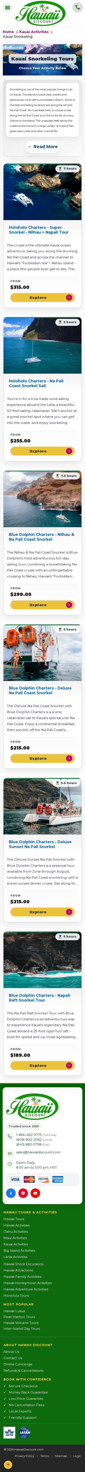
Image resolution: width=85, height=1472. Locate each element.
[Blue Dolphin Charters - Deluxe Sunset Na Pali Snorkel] (42, 806)
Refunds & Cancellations (23, 1370)
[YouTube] (35, 1193)
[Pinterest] (23, 1193)
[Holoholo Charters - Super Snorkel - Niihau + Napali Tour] (42, 192)
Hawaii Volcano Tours (20, 1323)
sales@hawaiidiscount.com (38, 1152)
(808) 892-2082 (34, 1139)
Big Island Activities (19, 1250)
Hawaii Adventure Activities (25, 1289)
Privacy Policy (24, 1456)
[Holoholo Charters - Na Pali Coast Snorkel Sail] (42, 345)
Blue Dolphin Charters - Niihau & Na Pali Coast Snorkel (41, 537)
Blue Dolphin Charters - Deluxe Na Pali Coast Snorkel (40, 690)
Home (8, 32)
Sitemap (61, 1456)
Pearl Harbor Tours (19, 1317)
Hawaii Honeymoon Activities (27, 1283)
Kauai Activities (34, 32)
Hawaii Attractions (18, 1270)
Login (77, 1456)
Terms (44, 1456)
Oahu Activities (15, 1231)
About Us (11, 1352)
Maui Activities (15, 1238)
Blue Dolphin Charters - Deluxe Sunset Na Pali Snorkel (40, 844)
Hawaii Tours (13, 1219)
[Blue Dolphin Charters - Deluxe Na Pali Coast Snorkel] (42, 652)
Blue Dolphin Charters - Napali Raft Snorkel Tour (39, 997)
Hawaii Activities (16, 1225)
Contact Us (12, 1358)
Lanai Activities (15, 1257)
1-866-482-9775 (36, 1135)
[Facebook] (11, 1193)
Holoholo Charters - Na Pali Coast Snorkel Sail (36, 383)
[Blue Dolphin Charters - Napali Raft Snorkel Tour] (42, 960)
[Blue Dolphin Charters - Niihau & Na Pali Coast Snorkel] (42, 499)
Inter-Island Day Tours (21, 1328)
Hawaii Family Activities (22, 1277)
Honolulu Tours (16, 1295)
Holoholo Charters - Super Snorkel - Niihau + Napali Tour (39, 229)
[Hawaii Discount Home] (32, 1106)
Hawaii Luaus (14, 1311)
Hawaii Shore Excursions (23, 1264)
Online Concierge (17, 1364)
